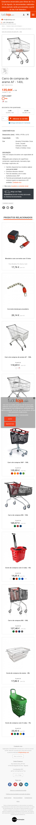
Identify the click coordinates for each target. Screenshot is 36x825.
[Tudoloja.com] (7, 14)
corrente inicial (23, 186)
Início (18, 801)
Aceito (10, 419)
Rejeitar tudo (10, 424)
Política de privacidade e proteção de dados (18, 794)
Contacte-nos (17, 182)
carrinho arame (8, 203)
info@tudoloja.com (9, 19)
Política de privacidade (13, 415)
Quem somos (7, 797)
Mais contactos (18, 756)
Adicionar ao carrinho (19, 119)
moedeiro (14, 186)
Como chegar (18, 775)
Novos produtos (17, 797)
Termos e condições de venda (18, 790)
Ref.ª (3, 85)
